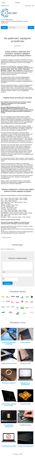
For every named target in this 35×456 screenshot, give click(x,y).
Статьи (3, 2)
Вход (33, 5)
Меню (4, 27)
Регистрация (28, 5)
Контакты (17, 2)
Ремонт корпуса (6, 237)
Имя (4, 272)
